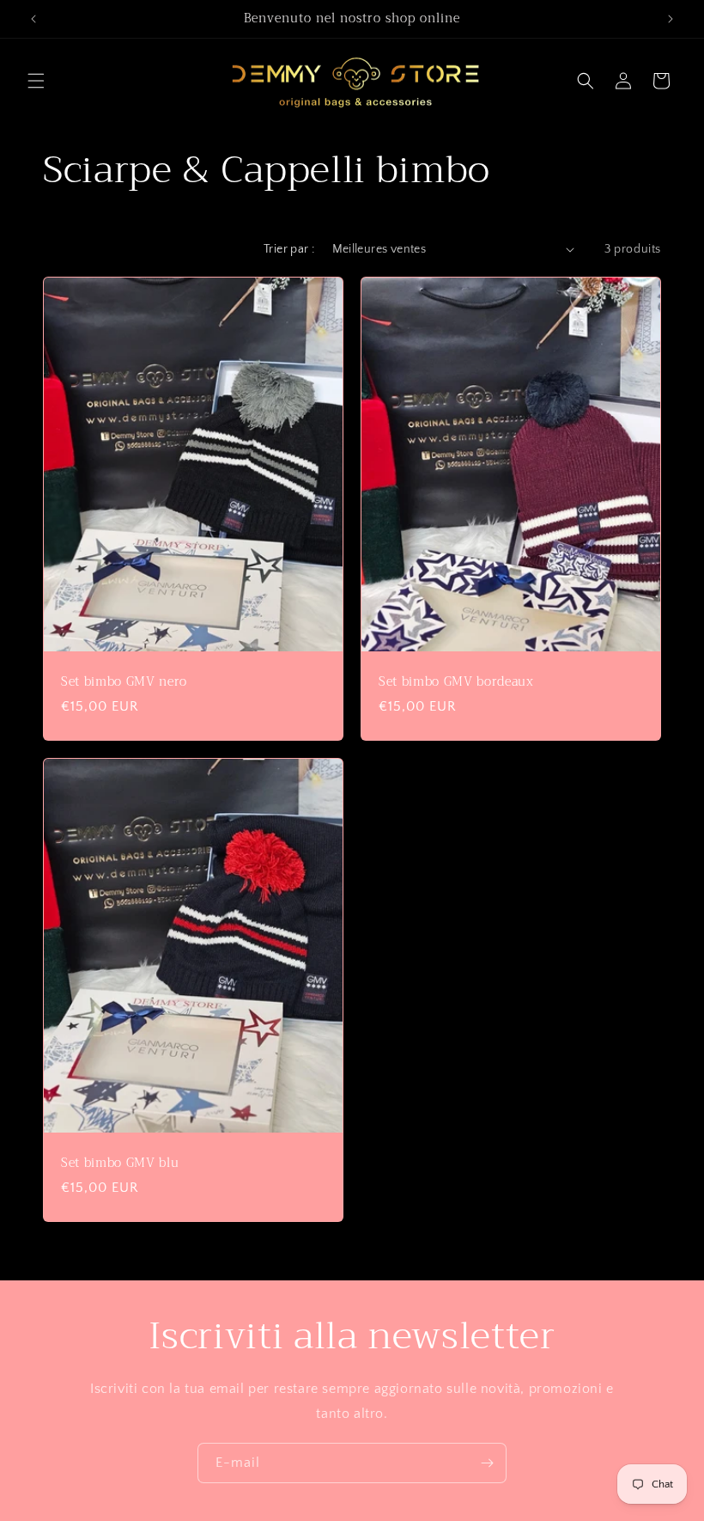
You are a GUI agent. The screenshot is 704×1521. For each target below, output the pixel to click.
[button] (36, 81)
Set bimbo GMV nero (124, 682)
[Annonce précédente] (33, 19)
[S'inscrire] (487, 1463)
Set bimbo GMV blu (120, 1163)
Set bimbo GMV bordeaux (456, 682)
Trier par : (289, 249)
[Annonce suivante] (670, 19)
